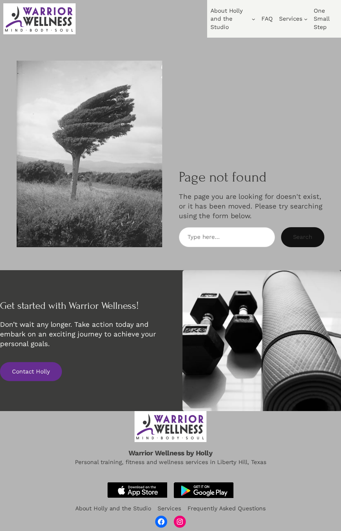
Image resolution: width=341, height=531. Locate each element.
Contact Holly (31, 371)
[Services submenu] (305, 18)
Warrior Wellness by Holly (171, 453)
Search (302, 237)
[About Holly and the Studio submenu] (253, 18)
